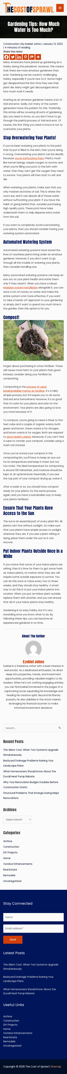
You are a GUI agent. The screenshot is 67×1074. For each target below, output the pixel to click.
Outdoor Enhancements (17, 864)
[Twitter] (13, 57)
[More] (38, 57)
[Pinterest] (25, 57)
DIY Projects (10, 852)
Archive (7, 841)
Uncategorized (12, 881)
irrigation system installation (20, 287)
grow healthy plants (19, 437)
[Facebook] (6, 57)
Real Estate (10, 869)
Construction (11, 44)
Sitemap (56, 1066)
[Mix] (32, 57)
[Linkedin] (19, 57)
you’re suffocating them (29, 158)
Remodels (9, 875)
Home (7, 858)
